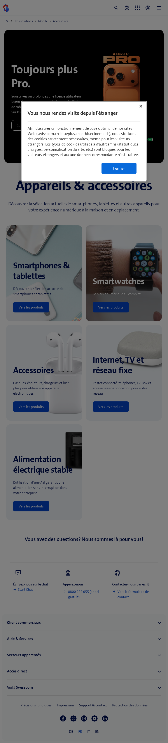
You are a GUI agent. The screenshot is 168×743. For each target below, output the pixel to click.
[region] (84, 141)
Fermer (119, 168)
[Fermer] (141, 106)
